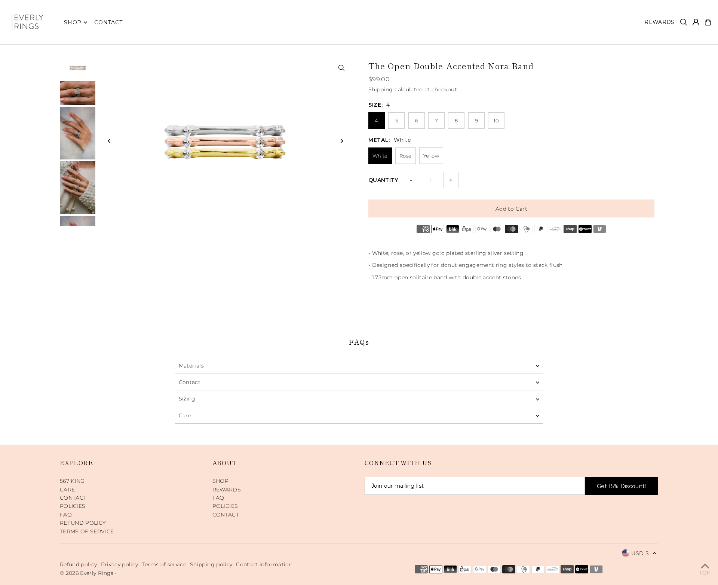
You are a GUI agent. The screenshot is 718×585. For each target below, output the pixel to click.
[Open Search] (683, 22)
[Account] (696, 22)
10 (496, 121)
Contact (189, 382)
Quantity (383, 180)
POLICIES (73, 506)
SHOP (73, 22)
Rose (405, 156)
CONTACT (73, 497)
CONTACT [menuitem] (108, 22)
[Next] (341, 140)
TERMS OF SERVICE (87, 531)
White (380, 156)
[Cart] (708, 22)
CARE (67, 489)
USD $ (640, 553)
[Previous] (109, 140)
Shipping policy (211, 564)
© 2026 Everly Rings (87, 573)
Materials (191, 365)
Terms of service (164, 564)
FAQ (66, 514)
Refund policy (78, 564)
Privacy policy (119, 564)
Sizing (187, 398)
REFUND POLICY (83, 523)
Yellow (431, 156)
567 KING (72, 481)
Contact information (264, 564)
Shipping (380, 89)
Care (185, 415)
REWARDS (226, 489)
